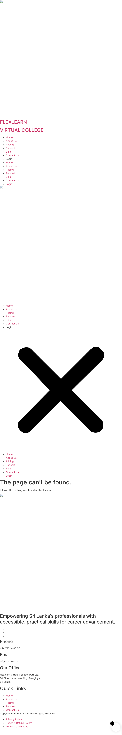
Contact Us (12, 155)
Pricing (10, 144)
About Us (11, 140)
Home (9, 137)
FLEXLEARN (13, 122)
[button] (61, 390)
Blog (8, 151)
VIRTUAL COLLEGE (21, 130)
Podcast (10, 148)
